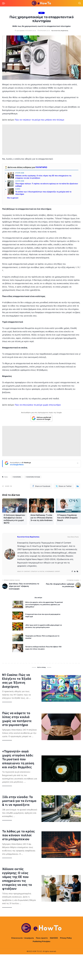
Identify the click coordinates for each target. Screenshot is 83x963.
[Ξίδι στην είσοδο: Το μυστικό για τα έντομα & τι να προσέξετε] (61, 808)
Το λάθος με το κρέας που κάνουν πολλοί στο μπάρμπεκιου (18, 835)
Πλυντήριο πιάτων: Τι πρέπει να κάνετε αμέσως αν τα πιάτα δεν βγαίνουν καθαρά (46, 185)
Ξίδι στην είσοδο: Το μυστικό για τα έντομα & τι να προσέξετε (19, 801)
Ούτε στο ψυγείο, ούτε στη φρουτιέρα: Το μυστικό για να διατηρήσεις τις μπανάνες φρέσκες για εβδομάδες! (44, 604)
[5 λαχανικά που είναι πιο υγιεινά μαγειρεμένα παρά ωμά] (17, 616)
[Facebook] (72, 571)
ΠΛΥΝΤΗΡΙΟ (41, 167)
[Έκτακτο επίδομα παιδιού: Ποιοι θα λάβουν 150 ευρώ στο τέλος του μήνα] (17, 648)
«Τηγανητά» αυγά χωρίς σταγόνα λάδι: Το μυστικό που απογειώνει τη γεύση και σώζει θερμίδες (18, 759)
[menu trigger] (4, 3)
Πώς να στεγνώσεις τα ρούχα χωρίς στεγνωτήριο (38, 405)
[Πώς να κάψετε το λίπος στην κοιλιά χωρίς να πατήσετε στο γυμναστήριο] (61, 726)
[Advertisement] (41, 139)
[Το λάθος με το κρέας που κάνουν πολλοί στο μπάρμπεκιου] (61, 844)
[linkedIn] (77, 486)
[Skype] (77, 571)
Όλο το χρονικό (12, 198)
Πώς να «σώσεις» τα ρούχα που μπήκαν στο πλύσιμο (39, 120)
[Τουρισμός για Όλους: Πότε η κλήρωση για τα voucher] (17, 637)
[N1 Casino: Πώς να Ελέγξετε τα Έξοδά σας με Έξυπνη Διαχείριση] (61, 688)
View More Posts (73, 537)
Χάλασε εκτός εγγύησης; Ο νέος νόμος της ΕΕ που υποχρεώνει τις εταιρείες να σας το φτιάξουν (43, 177)
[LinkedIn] (74, 571)
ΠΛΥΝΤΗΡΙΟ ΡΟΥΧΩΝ (33, 477)
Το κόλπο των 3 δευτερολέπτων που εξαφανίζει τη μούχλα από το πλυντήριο (43, 193)
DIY (41, 13)
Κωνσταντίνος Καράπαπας (60, 30)
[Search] (79, 3)
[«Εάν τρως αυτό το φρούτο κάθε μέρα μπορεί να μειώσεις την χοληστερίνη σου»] (17, 626)
